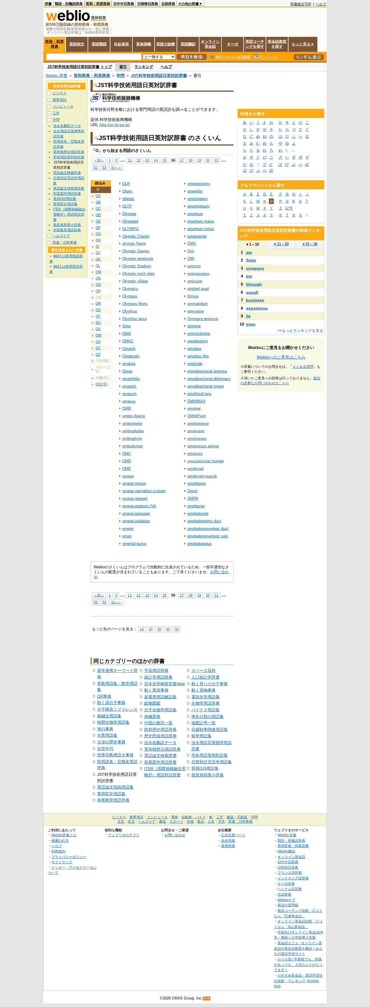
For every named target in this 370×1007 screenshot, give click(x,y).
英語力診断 (165, 44)
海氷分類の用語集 (207, 716)
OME (126, 468)
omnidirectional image (205, 386)
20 (208, 160)
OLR (126, 183)
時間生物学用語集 (113, 722)
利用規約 (58, 851)
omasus (129, 401)
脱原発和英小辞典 (207, 775)
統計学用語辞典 (158, 677)
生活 (131, 821)
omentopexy (197, 198)
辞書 (48, 3)
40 (168, 629)
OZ (98, 354)
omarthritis (131, 378)
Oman (127, 371)
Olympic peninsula (137, 258)
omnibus (194, 348)
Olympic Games (135, 251)
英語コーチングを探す (254, 44)
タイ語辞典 (286, 883)
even (251, 324)
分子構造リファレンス (117, 709)
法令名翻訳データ (160, 742)
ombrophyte (132, 438)
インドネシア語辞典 (293, 878)
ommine (194, 326)
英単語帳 (143, 44)
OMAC (128, 341)
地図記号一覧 (203, 723)
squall (252, 292)
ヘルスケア (61, 236)
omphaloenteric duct (204, 521)
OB (98, 202)
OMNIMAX (196, 401)
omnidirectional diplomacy (209, 378)
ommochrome (198, 333)
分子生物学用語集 (160, 710)
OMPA (192, 498)
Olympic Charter (135, 236)
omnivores (196, 431)
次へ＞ (116, 167)
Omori (192, 491)
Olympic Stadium (136, 266)
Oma (126, 326)
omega (128, 476)
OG (98, 234)
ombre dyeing (133, 416)
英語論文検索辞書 (160, 755)
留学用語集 (201, 736)
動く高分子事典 (111, 702)
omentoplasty (198, 206)
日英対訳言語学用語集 (211, 762)
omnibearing (197, 341)
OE (98, 221)
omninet (194, 408)
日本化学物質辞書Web (164, 683)
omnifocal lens (199, 394)
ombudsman (132, 446)
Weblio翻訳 (286, 851)
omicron (194, 266)
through (254, 284)
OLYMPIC (130, 229)
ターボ (232, 44)
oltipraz (128, 198)
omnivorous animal (203, 446)
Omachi (128, 348)
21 (216, 160)
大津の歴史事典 (111, 742)
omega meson (134, 483)
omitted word (198, 288)
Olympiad (130, 221)
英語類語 (99, 44)
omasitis (129, 386)
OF (98, 228)
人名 (211, 821)
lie (248, 316)
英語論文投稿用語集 (115, 787)
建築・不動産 (237, 817)
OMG (191, 243)
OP (98, 291)
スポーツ (176, 821)
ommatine (195, 311)
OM (98, 272)
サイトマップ (61, 862)
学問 (120, 75)
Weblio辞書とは (63, 835)
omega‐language (136, 513)
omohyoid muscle (202, 476)
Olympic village (135, 281)
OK (98, 259)
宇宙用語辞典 (156, 670)
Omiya (192, 296)
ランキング (143, 67)
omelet (128, 528)
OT (98, 316)
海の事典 (105, 729)
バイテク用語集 (205, 710)
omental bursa (134, 543)
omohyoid (195, 468)
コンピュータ (63, 106)
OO (98, 285)
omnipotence (198, 423)
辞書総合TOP (301, 4)
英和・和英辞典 (98, 3)
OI (97, 247)
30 (159, 629)
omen (127, 536)
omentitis (195, 191)
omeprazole (197, 236)
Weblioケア (286, 900)
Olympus (129, 296)
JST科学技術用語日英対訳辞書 (159, 75)
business (255, 300)
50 (177, 629)
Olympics (130, 288)
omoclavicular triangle (205, 461)
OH (98, 240)
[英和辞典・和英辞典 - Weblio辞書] (68, 19)
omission (194, 281)
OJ (98, 253)
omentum (195, 214)
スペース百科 (203, 670)
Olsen (127, 191)
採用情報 (228, 846)
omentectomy (198, 183)
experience (257, 308)
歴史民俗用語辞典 (160, 736)
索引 (123, 67)
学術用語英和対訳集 (209, 755)
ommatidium (197, 304)
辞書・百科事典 (65, 242)
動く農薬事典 (156, 690)
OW (98, 335)
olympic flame (134, 243)
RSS (206, 998)
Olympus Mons (135, 304)
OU (98, 323)
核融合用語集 (109, 716)
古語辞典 (168, 3)
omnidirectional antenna (207, 371)
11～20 (281, 244)
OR (98, 304)
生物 (190, 821)
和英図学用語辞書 (160, 762)
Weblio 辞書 (56, 75)
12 (138, 160)
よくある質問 (303, 367)
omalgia (128, 363)
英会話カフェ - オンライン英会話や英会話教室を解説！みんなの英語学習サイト (298, 948)
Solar (251, 260)
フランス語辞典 (290, 872)
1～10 (252, 244)
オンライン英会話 (210, 44)
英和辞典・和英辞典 (92, 75)
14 (156, 160)
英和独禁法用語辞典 (162, 749)
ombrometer (132, 423)
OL (98, 266)
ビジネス (59, 93)
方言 (221, 821)
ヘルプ (321, 4)
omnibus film (198, 356)
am (249, 252)
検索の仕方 (60, 840)
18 (190, 160)
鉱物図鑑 (152, 703)
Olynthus (129, 311)
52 (96, 167)
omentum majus (200, 221)
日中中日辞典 (123, 3)
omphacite (196, 506)
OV (98, 329)
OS (98, 310)
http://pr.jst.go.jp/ (114, 124)
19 (199, 160)
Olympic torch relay (138, 273)
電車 (174, 817)
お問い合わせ (174, 835)
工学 (56, 113)
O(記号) (102, 384)
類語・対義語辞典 (69, 3)
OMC (126, 453)
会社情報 (228, 840)
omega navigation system (143, 491)
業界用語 (59, 100)
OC (98, 209)
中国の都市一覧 (158, 723)
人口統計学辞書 (205, 677)
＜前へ (99, 160)
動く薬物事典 (203, 690)
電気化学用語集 (205, 696)
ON (98, 278)
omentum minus (200, 229)
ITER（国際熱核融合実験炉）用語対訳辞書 (69, 214)
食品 (200, 821)
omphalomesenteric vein (207, 536)
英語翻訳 (188, 44)
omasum (129, 394)
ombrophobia (133, 431)
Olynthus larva (134, 319)
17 (182, 160)
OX (98, 342)
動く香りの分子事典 (209, 683)
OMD (126, 461)
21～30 (309, 244)
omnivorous (197, 438)
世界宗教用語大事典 (115, 755)
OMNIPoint (196, 416)
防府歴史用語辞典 (160, 729)
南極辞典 (152, 716)
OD (98, 215)
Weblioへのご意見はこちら (281, 357)
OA (98, 196)
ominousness (198, 273)
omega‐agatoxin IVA (139, 506)
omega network (135, 498)
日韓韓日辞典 (147, 3)
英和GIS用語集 (205, 768)
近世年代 (105, 748)
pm (249, 276)
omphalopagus (199, 543)
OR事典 (104, 696)
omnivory (195, 453)
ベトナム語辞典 (290, 889)
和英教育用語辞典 (113, 800)
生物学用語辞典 (205, 703)
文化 (120, 821)
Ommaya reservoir (202, 319)
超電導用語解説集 (160, 696)
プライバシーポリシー (68, 857)
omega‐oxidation (136, 521)
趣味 (162, 821)
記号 (289, 208)
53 (104, 167)
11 (130, 160)
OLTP (127, 206)
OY (98, 348)
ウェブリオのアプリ (123, 835)
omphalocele (197, 513)
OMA (126, 333)
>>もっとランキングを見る (300, 330)
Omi (190, 251)
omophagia (196, 483)
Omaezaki (130, 356)
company (255, 268)
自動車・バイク (194, 817)
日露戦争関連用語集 (209, 729)
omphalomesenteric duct (207, 528)
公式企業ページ (233, 835)
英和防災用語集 (111, 793)
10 (142, 629)
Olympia (129, 214)
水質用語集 (107, 735)
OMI (191, 258)
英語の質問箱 (288, 905)
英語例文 (76, 44)
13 (147, 160)
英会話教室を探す (277, 44)
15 (164, 160)
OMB (126, 408)
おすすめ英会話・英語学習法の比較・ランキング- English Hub (298, 980)
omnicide (194, 363)
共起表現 (121, 44)
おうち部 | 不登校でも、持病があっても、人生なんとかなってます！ (298, 964)
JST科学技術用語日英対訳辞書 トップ (79, 67)
